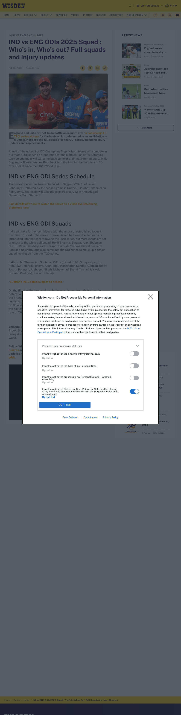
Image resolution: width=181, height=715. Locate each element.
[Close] (151, 297)
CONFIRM (65, 405)
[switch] (134, 353)
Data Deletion (70, 417)
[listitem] (90, 346)
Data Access (90, 417)
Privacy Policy (110, 417)
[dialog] (90, 357)
